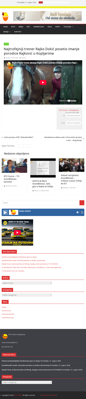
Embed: (63, 123)
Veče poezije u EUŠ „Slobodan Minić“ (18, 137)
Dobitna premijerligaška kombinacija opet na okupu (19, 257)
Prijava (4, 307)
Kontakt (18, 32)
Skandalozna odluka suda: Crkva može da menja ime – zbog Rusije (63, 138)
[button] (72, 26)
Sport (57, 27)
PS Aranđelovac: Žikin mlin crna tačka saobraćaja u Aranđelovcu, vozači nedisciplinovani (31, 267)
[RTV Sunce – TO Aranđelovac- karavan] (14, 160)
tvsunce (23, 58)
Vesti (13, 27)
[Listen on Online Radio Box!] (82, 212)
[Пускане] (5, 212)
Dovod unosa (6, 311)
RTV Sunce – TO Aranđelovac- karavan (11, 179)
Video (50, 27)
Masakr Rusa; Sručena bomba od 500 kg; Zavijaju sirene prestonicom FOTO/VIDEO (30, 264)
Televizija (67, 27)
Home (5, 27)
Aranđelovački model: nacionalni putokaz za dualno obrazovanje (23, 260)
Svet (28, 27)
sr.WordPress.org (7, 318)
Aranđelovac (39, 27)
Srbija (21, 27)
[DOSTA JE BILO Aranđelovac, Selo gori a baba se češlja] (43, 160)
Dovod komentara (8, 314)
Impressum (46, 395)
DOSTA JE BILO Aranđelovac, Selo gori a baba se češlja (42, 184)
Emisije (6, 32)
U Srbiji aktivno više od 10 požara (13, 271)
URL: (64, 115)
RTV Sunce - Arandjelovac (69, 110)
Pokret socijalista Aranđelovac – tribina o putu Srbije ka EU (71, 179)
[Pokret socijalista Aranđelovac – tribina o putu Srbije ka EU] (71, 160)
